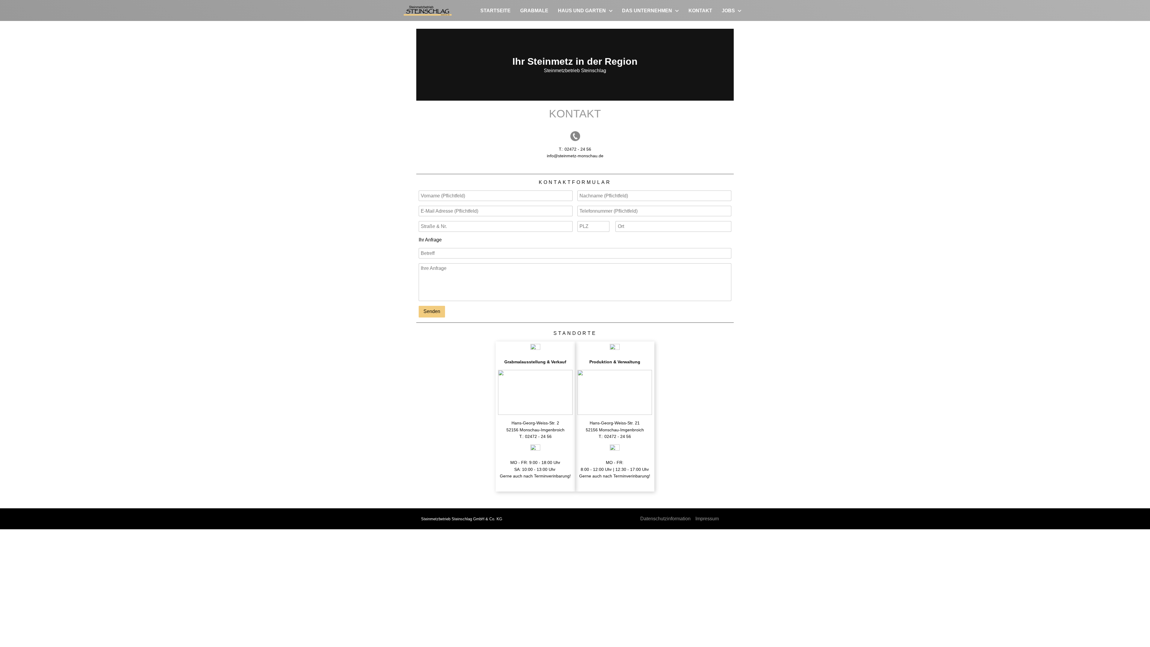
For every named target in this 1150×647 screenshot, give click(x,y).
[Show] (611, 11)
